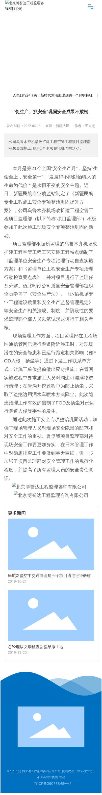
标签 (62, 777)
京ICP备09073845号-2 (52, 783)
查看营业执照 (49, 777)
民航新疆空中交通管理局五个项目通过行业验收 (49, 575)
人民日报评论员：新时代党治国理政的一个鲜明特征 (53, 95)
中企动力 (83, 771)
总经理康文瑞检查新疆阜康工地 (35, 646)
